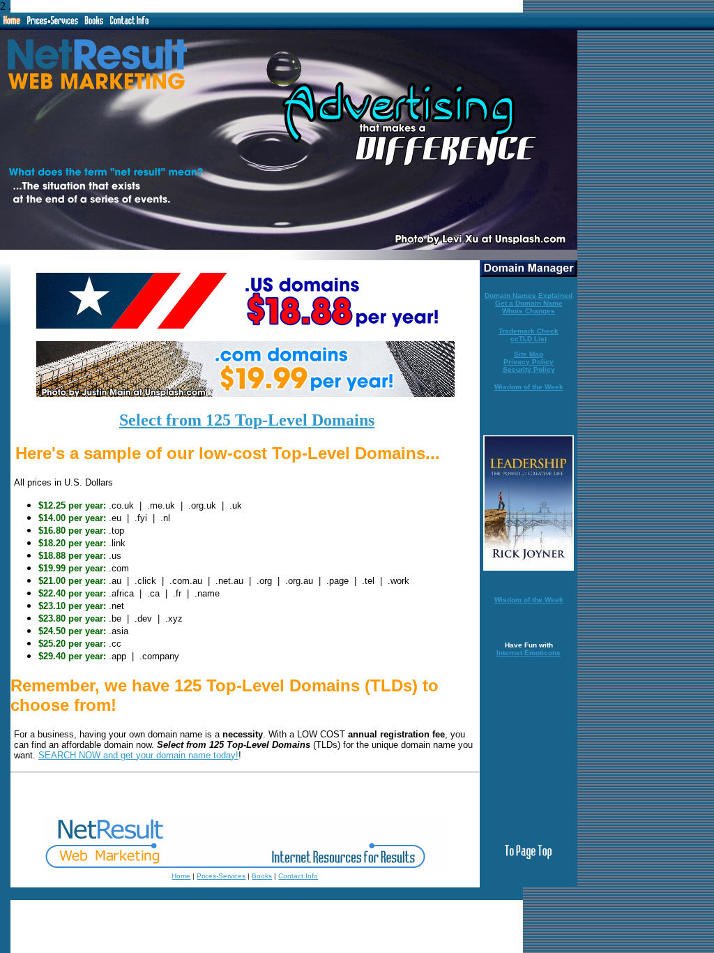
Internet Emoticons (528, 652)
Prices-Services (221, 876)
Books (262, 876)
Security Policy (529, 369)
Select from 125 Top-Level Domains (246, 420)
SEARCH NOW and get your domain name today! (138, 755)
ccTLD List (528, 339)
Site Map (528, 354)
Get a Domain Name (529, 303)
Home (181, 876)
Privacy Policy (528, 362)
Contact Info (298, 876)
